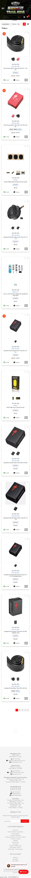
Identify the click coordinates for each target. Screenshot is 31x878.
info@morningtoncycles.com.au (16, 760)
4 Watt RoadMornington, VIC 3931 (15, 755)
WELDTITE (15, 292)
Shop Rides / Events (15, 847)
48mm (15, 129)
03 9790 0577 (16, 771)
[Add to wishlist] (25, 33)
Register (15, 857)
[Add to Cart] (26, 80)
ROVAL (15, 180)
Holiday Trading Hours (15, 845)
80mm (19, 129)
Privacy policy (15, 833)
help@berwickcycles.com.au (16, 772)
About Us (15, 830)
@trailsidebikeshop (16, 795)
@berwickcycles (16, 774)
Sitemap (15, 840)
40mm (13, 691)
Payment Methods (15, 835)
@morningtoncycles (16, 762)
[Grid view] (24, 24)
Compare (17, 80)
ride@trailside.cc (16, 793)
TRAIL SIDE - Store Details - (15, 849)
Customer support (15, 838)
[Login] (24, 17)
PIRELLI (15, 405)
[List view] (28, 24)
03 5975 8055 (16, 759)
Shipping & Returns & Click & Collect (15, 837)
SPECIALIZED (15, 66)
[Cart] (27, 17)
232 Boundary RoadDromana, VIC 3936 (15, 788)
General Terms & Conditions (15, 831)
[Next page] (28, 710)
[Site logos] (16, 8)
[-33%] (15, 337)
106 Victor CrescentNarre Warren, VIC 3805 (15, 767)
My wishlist (15, 861)
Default (15, 72)
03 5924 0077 (16, 792)
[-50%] (15, 54)
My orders (15, 859)
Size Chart (15, 844)
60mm (11, 129)
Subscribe (24, 821)
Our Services (15, 842)
